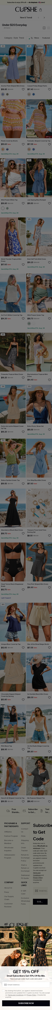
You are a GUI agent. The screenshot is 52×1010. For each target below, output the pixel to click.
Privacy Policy (31, 995)
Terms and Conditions (15, 995)
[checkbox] (3, 991)
